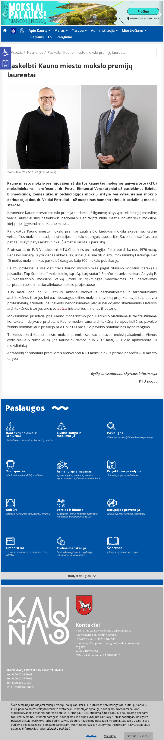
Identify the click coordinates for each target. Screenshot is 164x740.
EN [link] (50, 37)
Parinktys (110, 736)
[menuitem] (5, 30)
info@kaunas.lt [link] (24, 687)
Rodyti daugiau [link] (80, 576)
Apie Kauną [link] (38, 30)
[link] (5, 52)
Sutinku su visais (138, 736)
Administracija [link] (103, 30)
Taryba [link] (78, 30)
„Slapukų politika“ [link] (58, 728)
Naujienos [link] (35, 52)
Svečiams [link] (36, 37)
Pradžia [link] (17, 52)
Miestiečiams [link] (133, 30)
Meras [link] (60, 30)
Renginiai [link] (64, 37)
